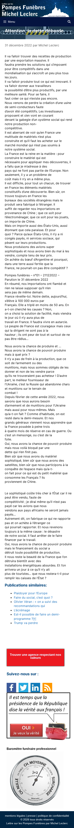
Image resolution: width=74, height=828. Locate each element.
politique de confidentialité (53, 815)
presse (32, 815)
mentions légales (15, 815)
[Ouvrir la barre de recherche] (69, 21)
